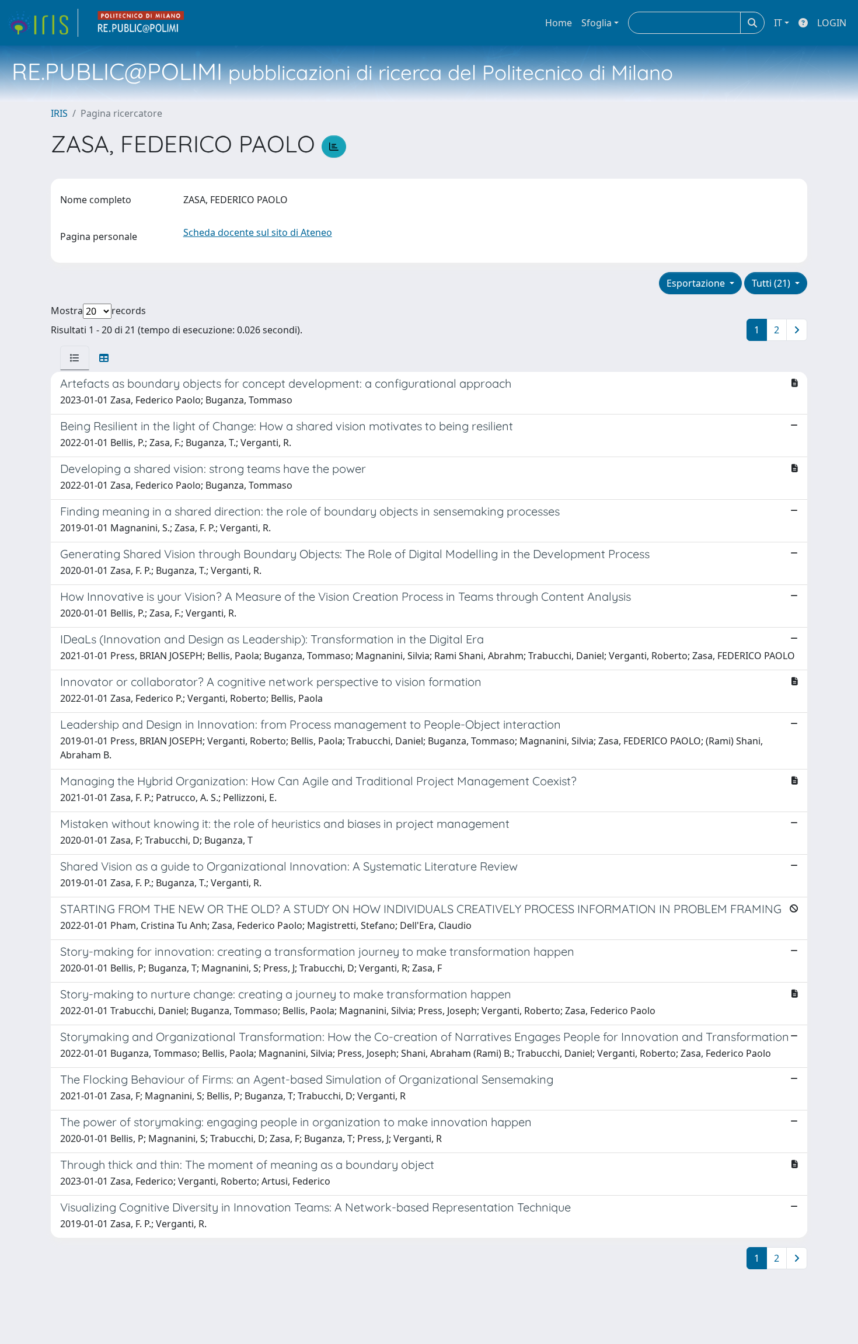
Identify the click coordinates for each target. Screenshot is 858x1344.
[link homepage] (42, 23)
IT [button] (778, 22)
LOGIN (831, 22)
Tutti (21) (772, 283)
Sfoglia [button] (596, 22)
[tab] (74, 358)
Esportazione (697, 283)
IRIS (59, 113)
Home (558, 22)
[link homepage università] (141, 23)
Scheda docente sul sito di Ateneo (257, 232)
